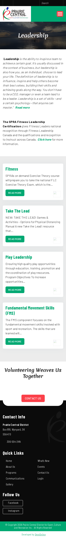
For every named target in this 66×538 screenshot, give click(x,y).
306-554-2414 (14, 441)
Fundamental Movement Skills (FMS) (30, 310)
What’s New (44, 460)
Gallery (9, 484)
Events (41, 466)
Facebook (13, 502)
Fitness (12, 168)
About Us (10, 466)
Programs (11, 472)
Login (41, 478)
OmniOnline (40, 534)
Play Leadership (19, 257)
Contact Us (33, 398)
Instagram (13, 510)
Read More (15, 192)
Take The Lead (18, 210)
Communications (15, 478)
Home (9, 460)
